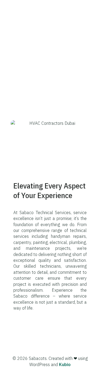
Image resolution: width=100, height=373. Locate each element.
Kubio (65, 364)
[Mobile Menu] (88, 8)
